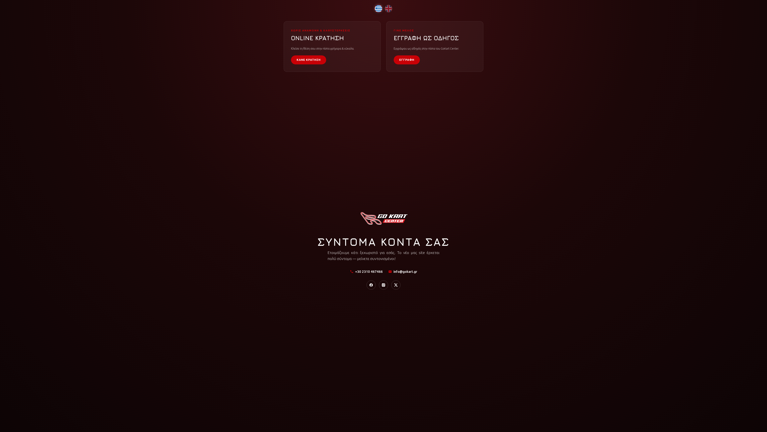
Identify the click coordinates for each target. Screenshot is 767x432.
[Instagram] (383, 285)
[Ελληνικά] (378, 8)
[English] (388, 8)
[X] (395, 285)
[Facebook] (371, 285)
